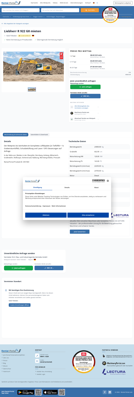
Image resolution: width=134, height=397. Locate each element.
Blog (4, 363)
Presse (5, 360)
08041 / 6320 (44, 356)
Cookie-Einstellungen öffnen (19, 305)
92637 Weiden (11, 36)
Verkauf (88, 3)
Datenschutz (7, 369)
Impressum (6, 371)
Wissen (5, 366)
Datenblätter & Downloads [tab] (39, 134)
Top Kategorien (126, 17)
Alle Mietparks (45, 3)
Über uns (6, 358)
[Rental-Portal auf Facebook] (105, 392)
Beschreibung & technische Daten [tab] (15, 134)
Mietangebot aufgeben (123, 3)
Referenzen (64, 3)
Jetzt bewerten (80, 231)
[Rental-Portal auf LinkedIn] (110, 392)
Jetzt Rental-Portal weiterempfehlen (14, 355)
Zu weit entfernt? (25, 35)
